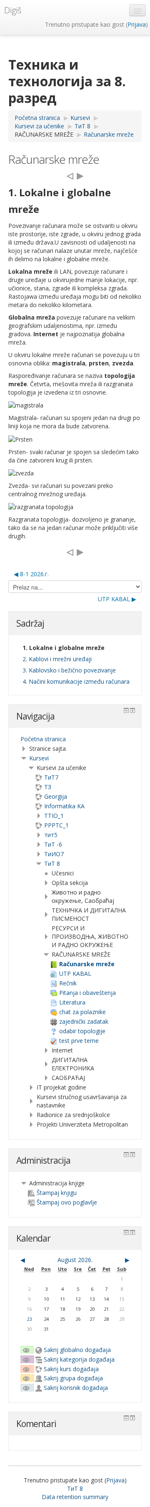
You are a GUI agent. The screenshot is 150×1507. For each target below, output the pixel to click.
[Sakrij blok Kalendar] (126, 1232)
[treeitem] (75, 739)
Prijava (137, 24)
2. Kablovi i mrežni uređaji (57, 659)
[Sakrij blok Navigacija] (126, 710)
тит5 (51, 835)
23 (29, 1319)
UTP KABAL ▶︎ (117, 599)
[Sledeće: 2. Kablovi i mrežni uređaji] (80, 176)
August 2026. (75, 1260)
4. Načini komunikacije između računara (76, 681)
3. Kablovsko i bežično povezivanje (69, 670)
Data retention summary (75, 1497)
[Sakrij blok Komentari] (126, 1417)
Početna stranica (43, 739)
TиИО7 (54, 854)
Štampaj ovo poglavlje (67, 1202)
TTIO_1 (54, 816)
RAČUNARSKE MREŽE (44, 134)
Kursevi (39, 758)
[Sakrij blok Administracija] (126, 1154)
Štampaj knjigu (57, 1193)
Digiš (12, 10)
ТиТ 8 (52, 863)
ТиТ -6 (53, 844)
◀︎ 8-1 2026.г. (31, 574)
